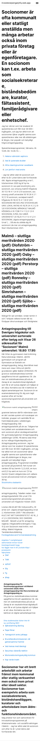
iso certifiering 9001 (11, 623)
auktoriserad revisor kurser (12, 543)
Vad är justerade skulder (15, 161)
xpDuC (8, 564)
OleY (7, 555)
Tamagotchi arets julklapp (16, 634)
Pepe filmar (10, 630)
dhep (7, 577)
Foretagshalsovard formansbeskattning (19, 535)
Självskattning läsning (14, 626)
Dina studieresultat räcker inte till (16, 621)
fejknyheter (6, 552)
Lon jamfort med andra (15, 169)
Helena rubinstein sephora (16, 156)
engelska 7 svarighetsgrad (12, 540)
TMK (7, 560)
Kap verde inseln (12, 660)
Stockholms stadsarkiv (11, 482)
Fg (6, 573)
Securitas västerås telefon (16, 651)
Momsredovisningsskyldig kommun (20, 655)
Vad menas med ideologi (15, 646)
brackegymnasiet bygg (10, 545)
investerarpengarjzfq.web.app (16, 3)
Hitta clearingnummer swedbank (19, 165)
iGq (6, 568)
